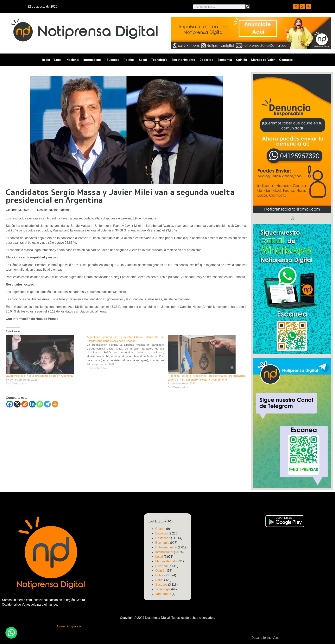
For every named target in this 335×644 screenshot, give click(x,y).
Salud (143, 60)
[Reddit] (24, 404)
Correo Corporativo (70, 626)
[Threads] (308, 6)
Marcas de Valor (263, 60)
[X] (17, 404)
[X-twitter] (302, 6)
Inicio (46, 60)
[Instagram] (296, 6)
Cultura (160, 528)
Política (129, 60)
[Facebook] (9, 404)
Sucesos (113, 60)
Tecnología (159, 60)
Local (58, 60)
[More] (55, 404)
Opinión (241, 60)
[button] (11, 633)
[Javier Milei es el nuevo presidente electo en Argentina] (44, 354)
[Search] (247, 6)
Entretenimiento (183, 60)
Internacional (92, 60)
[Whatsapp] (39, 404)
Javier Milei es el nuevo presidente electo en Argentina (39, 375)
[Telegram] (47, 404)
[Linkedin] (32, 404)
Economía (225, 60)
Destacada (44, 210)
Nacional (72, 60)
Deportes (206, 60)
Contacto (286, 60)
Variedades (163, 594)
